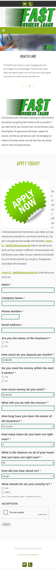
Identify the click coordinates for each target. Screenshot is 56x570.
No (6, 346)
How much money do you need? (24, 389)
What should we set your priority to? (27, 484)
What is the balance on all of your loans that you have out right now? (28, 455)
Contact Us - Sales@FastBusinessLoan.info (20, 272)
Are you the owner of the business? (26, 338)
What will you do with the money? (25, 402)
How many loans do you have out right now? (27, 437)
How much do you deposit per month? (28, 354)
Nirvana (27, 555)
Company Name (13, 298)
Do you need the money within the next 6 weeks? (28, 371)
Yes (6, 342)
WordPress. (35, 555)
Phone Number (12, 311)
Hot (6, 488)
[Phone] (30, 4)
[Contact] (24, 4)
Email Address (12, 324)
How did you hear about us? (21, 470)
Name (6, 284)
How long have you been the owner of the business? (27, 419)
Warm (7, 492)
